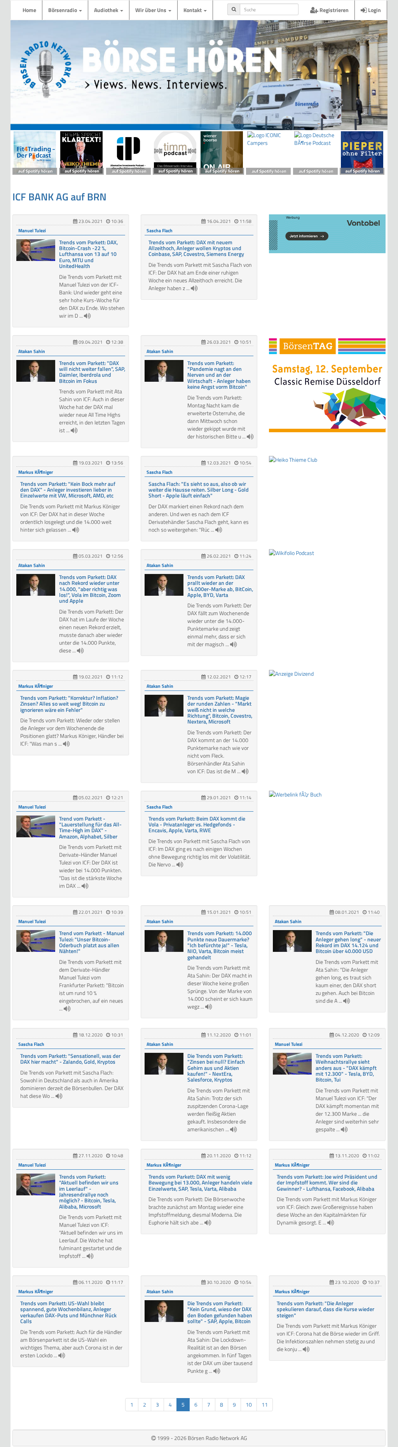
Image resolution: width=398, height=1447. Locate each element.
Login (374, 10)
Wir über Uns (151, 10)
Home (29, 10)
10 (249, 1404)
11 (265, 1404)
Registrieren (333, 10)
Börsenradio (63, 10)
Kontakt (193, 10)
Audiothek (106, 10)
